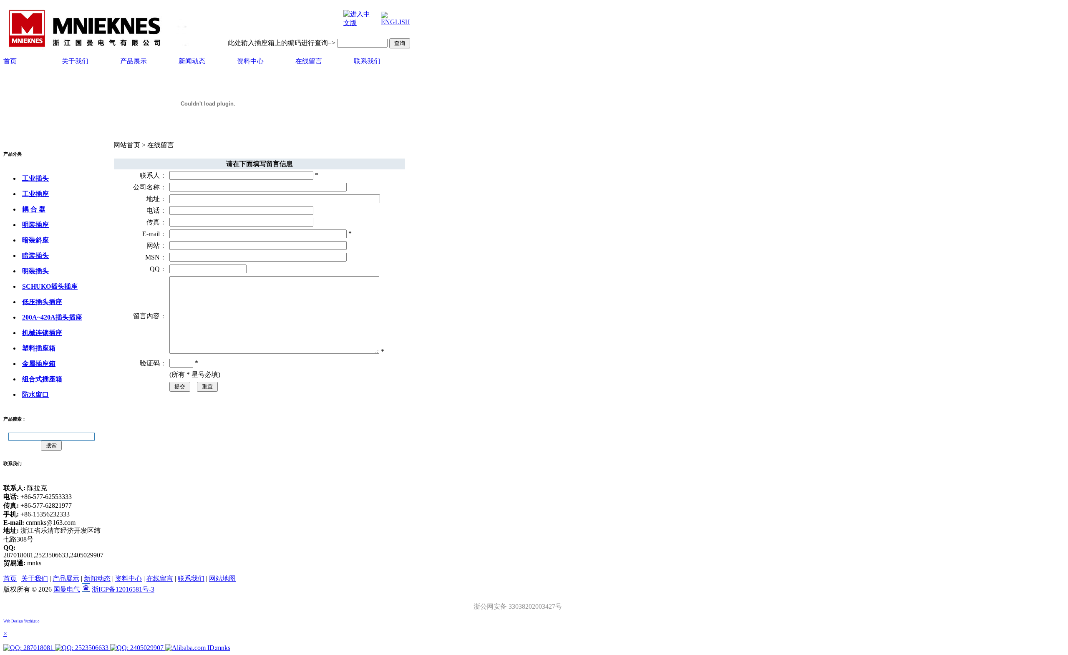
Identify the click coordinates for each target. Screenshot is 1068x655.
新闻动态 (192, 61)
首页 (10, 61)
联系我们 (367, 61)
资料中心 (250, 61)
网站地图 (222, 578)
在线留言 (308, 61)
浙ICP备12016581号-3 (123, 589)
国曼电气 (66, 589)
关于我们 (75, 61)
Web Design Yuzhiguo (21, 621)
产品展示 (133, 61)
